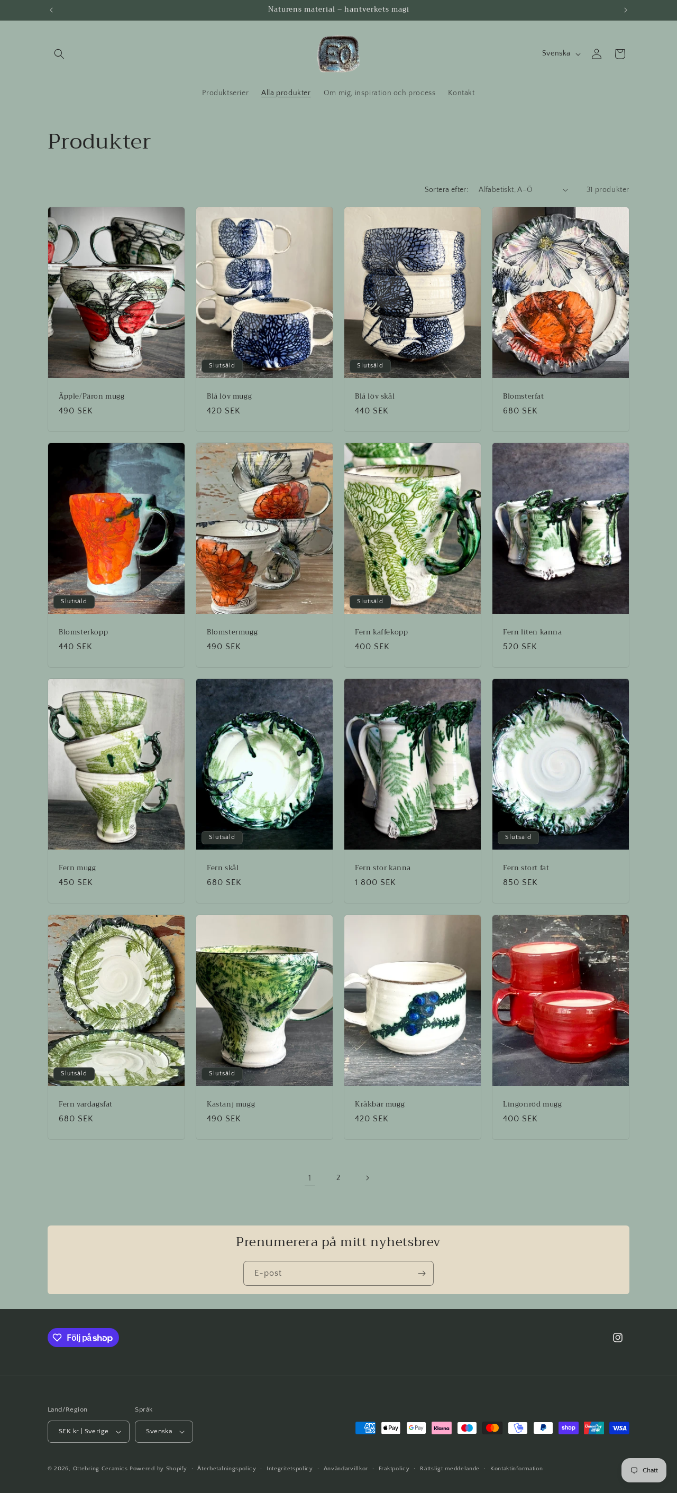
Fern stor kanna (383, 868)
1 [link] (310, 1178)
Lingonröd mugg (532, 1104)
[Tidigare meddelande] (51, 10)
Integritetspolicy (290, 1469)
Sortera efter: (447, 190)
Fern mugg (77, 868)
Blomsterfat (523, 396)
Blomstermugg (232, 632)
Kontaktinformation (516, 1469)
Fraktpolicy (394, 1469)
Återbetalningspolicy (226, 1469)
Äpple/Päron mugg (92, 396)
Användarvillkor (346, 1469)
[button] (59, 54)
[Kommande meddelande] (625, 10)
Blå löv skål (375, 396)
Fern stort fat (526, 868)
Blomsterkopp (83, 632)
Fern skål (223, 868)
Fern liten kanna (532, 632)
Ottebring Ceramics (100, 1469)
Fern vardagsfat (86, 1104)
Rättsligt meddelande (450, 1469)
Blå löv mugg (229, 396)
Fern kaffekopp (381, 632)
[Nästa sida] (367, 1178)
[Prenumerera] (421, 1273)
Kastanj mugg (231, 1104)
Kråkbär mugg (380, 1104)
